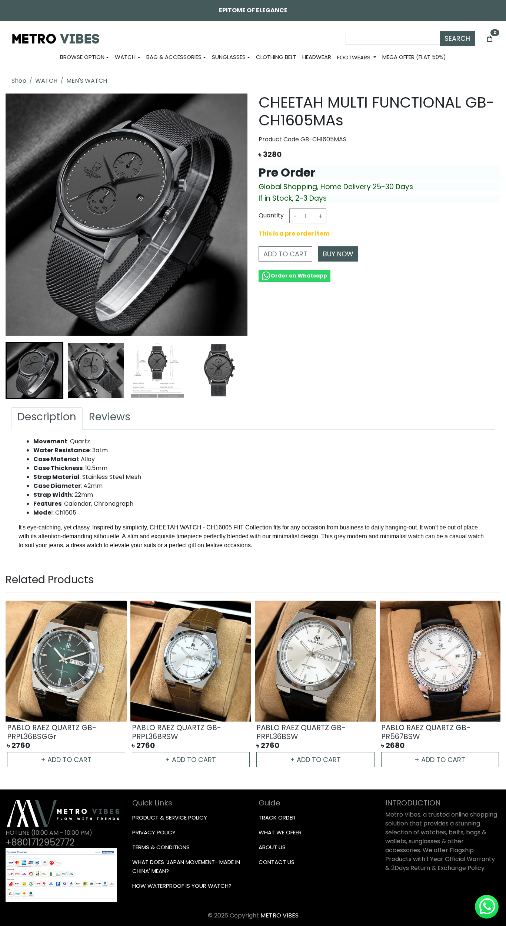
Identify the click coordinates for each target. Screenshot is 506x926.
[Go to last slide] (19, 370)
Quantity (271, 215)
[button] (34, 371)
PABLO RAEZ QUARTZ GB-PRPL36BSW (301, 732)
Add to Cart (285, 254)
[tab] (47, 418)
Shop (18, 80)
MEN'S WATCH (86, 80)
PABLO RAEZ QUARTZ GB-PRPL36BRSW (176, 732)
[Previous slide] (19, 684)
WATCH (46, 80)
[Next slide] (234, 370)
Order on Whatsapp (299, 275)
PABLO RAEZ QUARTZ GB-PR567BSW (425, 732)
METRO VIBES (279, 915)
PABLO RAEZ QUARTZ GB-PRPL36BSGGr (51, 732)
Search (457, 38)
